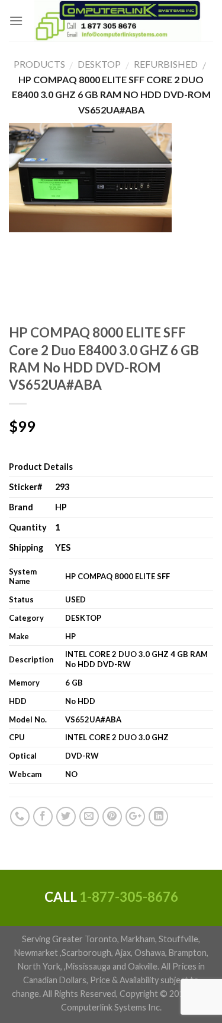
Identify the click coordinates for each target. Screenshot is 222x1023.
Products (39, 64)
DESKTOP (95, 64)
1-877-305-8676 (128, 897)
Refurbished (162, 64)
